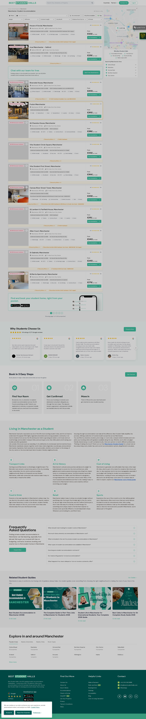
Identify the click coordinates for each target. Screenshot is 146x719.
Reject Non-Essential (23, 713)
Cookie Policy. (35, 707)
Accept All (9, 713)
